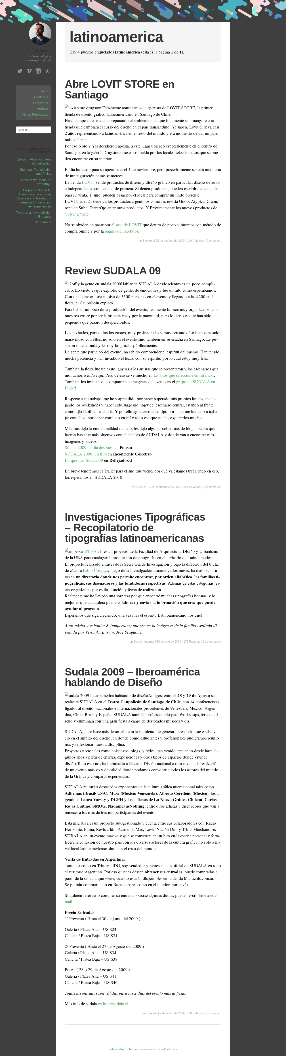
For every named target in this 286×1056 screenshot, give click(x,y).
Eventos (148, 240)
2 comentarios (212, 487)
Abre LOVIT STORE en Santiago (119, 89)
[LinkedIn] (38, 70)
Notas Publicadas (35, 114)
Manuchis (43, 51)
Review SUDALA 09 (113, 271)
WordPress (170, 1049)
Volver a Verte (76, 214)
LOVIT (88, 182)
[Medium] (47, 70)
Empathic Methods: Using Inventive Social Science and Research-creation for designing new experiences (34, 198)
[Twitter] (20, 70)
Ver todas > (43, 222)
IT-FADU (95, 551)
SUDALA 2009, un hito (86, 454)
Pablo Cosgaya (95, 570)
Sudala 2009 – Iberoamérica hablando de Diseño (132, 677)
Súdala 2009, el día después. (89, 447)
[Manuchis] (40, 45)
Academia (40, 97)
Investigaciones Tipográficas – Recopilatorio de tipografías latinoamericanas (135, 527)
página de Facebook (122, 231)
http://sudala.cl (115, 1003)
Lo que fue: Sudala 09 (84, 460)
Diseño (138, 641)
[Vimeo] (29, 70)
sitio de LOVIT (129, 224)
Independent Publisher (123, 1049)
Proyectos (40, 103)
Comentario (213, 240)
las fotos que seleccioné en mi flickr (184, 375)
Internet (149, 641)
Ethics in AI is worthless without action (34, 161)
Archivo (42, 109)
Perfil (44, 91)
